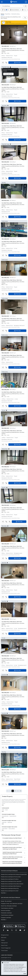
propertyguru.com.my (6, 957)
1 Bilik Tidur (4, 822)
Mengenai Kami (5, 935)
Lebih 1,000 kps (12, 828)
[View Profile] (14, 23)
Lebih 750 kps (4, 828)
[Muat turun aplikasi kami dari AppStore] (8, 926)
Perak (6, 809)
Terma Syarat (4, 950)
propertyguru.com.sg (6, 960)
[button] (2, 14)
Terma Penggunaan (6, 948)
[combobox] (13, 6)
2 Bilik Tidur (9, 822)
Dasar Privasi (4, 945)
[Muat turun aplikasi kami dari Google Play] (20, 926)
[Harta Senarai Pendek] (25, 27)
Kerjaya (3, 940)
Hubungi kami (4, 942)
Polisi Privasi (21, 967)
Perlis (3, 809)
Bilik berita (3, 937)
